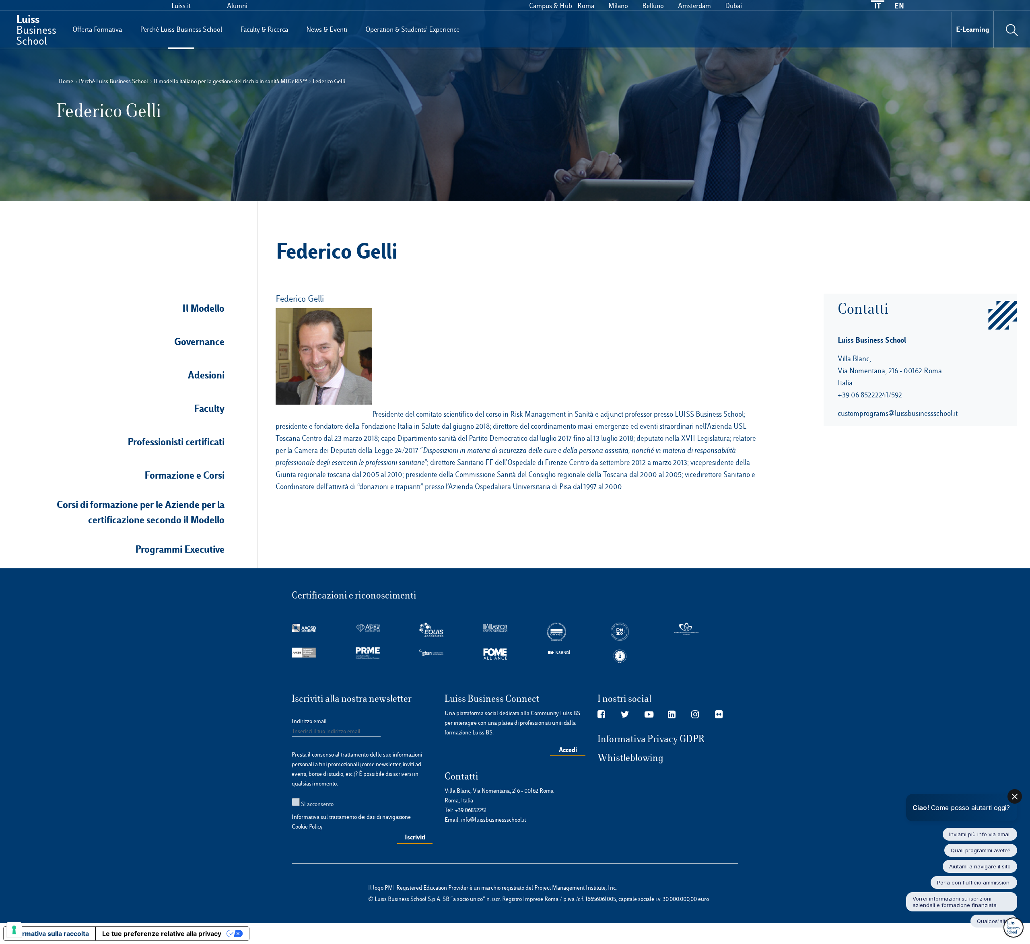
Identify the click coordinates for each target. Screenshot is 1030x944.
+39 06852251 (471, 810)
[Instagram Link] (695, 715)
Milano (618, 5)
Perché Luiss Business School (181, 29)
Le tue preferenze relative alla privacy (161, 934)
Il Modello (203, 308)
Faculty (209, 408)
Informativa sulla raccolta (49, 934)
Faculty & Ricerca (264, 29)
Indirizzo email (309, 721)
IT (877, 5)
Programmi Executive (180, 549)
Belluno (653, 5)
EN (899, 5)
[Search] (1012, 29)
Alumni (237, 5)
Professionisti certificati (176, 441)
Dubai (733, 5)
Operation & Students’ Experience (412, 29)
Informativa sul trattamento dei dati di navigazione (351, 817)
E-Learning (972, 29)
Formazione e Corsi (184, 475)
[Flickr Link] (719, 715)
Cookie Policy (307, 826)
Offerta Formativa (97, 29)
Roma (585, 5)
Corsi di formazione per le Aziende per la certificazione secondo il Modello (141, 512)
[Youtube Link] (649, 715)
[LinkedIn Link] (672, 715)
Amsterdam (694, 5)
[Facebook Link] (601, 715)
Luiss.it (181, 5)
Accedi (568, 749)
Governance (199, 341)
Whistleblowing (630, 758)
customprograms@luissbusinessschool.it (898, 413)
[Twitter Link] (625, 715)
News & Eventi (326, 29)
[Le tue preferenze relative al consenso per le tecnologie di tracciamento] (14, 930)
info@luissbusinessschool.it (493, 819)
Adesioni (206, 374)
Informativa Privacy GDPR (651, 739)
